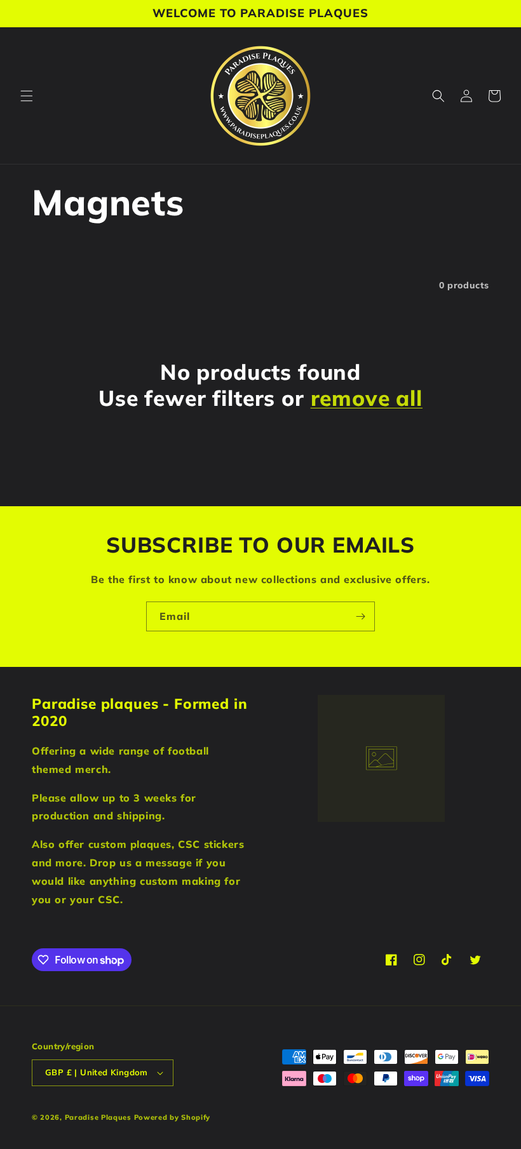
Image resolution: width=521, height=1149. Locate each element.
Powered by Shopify (172, 1117)
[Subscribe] (360, 616)
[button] (27, 96)
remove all (367, 398)
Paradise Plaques (98, 1117)
